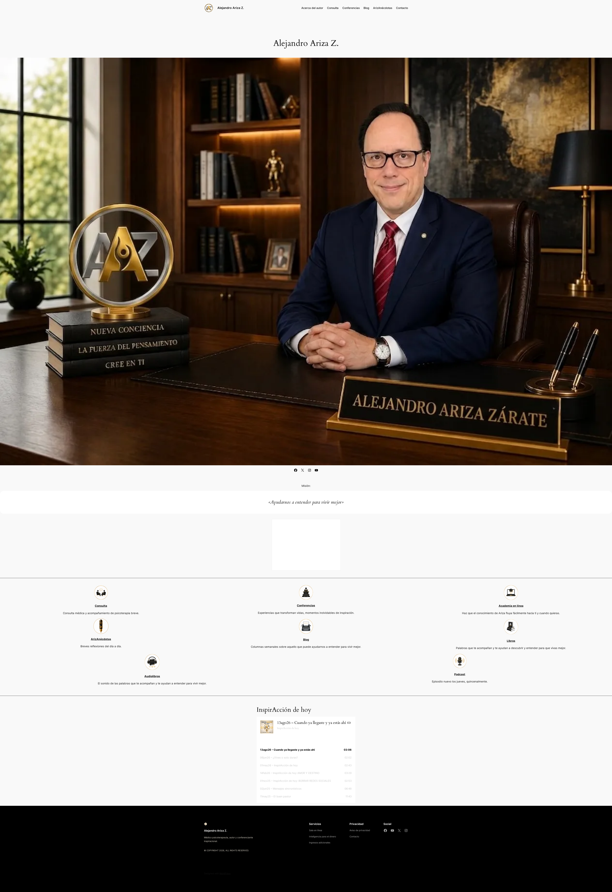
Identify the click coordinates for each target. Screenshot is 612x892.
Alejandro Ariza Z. (230, 8)
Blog (306, 639)
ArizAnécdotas (101, 639)
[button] (306, 750)
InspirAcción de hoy (288, 728)
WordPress (225, 873)
